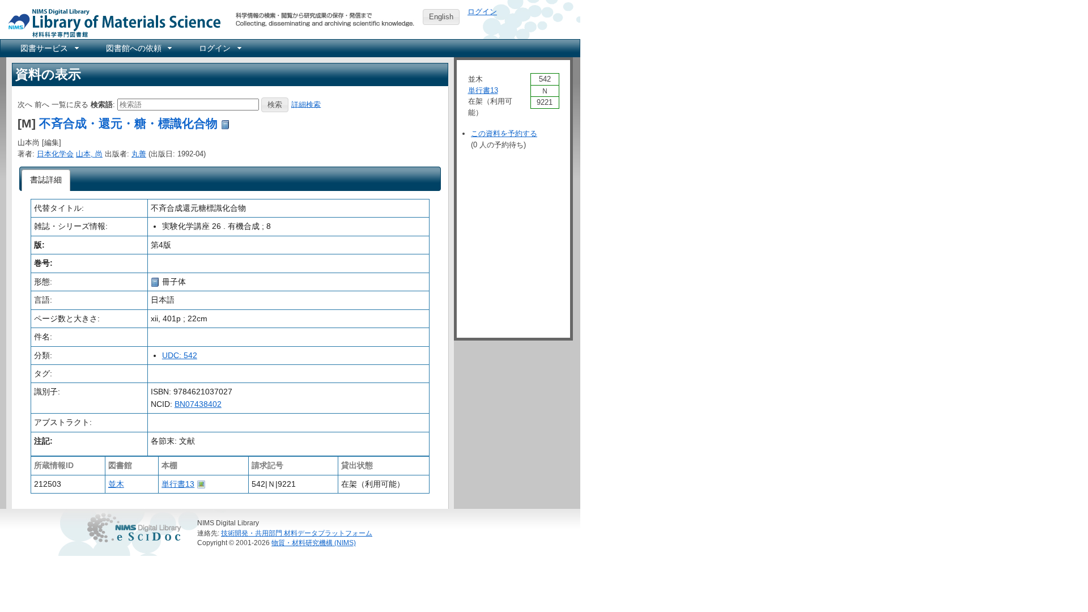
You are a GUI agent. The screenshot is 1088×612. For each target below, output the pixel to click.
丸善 (138, 154)
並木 (116, 483)
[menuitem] (49, 48)
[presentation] (46, 180)
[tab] (46, 180)
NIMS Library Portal (111, 22)
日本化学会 (55, 154)
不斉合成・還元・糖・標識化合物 (128, 123)
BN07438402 (198, 404)
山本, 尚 (89, 154)
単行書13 (178, 483)
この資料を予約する (504, 133)
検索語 (102, 104)
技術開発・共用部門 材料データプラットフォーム (296, 533)
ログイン (482, 11)
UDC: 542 (179, 355)
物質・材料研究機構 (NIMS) (313, 542)
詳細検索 (306, 104)
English (441, 16)
